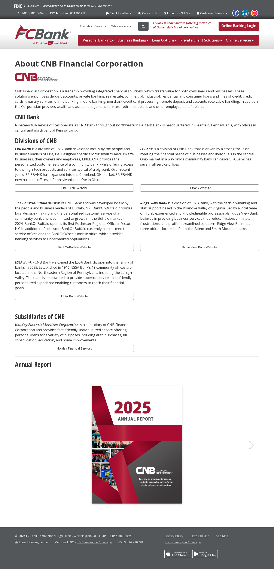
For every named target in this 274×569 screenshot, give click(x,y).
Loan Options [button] (163, 40)
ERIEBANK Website (74, 188)
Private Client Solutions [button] (200, 40)
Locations (178, 13)
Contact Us (149, 14)
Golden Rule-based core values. (178, 27)
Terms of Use (199, 536)
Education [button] (92, 26)
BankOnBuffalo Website (74, 247)
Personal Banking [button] (97, 40)
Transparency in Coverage (183, 542)
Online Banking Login (238, 25)
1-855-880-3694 (31, 15)
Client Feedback (120, 14)
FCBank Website (199, 188)
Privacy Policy (173, 536)
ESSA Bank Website (74, 296)
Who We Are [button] (120, 26)
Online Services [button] (239, 40)
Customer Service (212, 14)
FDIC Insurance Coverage (94, 542)
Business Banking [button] (132, 40)
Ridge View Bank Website (199, 247)
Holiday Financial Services (74, 348)
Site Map (222, 536)
